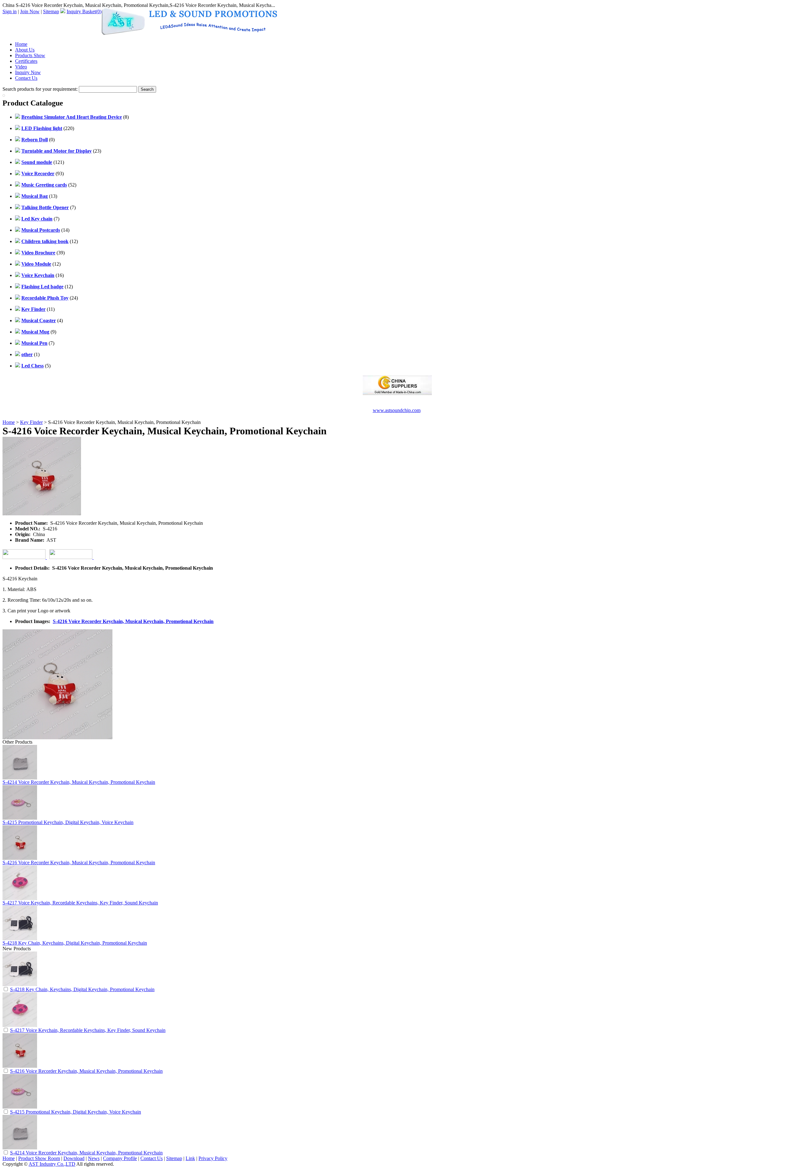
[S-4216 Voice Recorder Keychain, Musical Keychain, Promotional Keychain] (20, 1066)
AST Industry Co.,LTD (52, 1164)
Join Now (30, 11)
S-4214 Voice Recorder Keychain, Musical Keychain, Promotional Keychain (79, 782)
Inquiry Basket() (84, 11)
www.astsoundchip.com (397, 410)
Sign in (10, 11)
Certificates (26, 61)
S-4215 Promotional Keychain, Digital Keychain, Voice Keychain (68, 822)
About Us (25, 49)
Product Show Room (39, 1158)
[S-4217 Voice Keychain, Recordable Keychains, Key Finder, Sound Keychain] (20, 1025)
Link (190, 1158)
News (94, 1158)
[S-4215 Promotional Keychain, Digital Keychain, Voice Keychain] (20, 1107)
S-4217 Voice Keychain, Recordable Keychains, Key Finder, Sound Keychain (80, 902)
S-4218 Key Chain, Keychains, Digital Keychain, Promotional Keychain (75, 943)
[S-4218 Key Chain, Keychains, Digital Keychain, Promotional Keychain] (20, 984)
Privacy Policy (212, 1158)
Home (21, 44)
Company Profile (120, 1158)
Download (73, 1158)
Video (21, 66)
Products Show (30, 55)
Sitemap (51, 11)
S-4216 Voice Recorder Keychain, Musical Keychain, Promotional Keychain (133, 621)
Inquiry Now (28, 72)
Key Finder (31, 422)
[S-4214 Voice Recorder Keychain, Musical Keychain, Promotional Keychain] (20, 1147)
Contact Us (26, 78)
